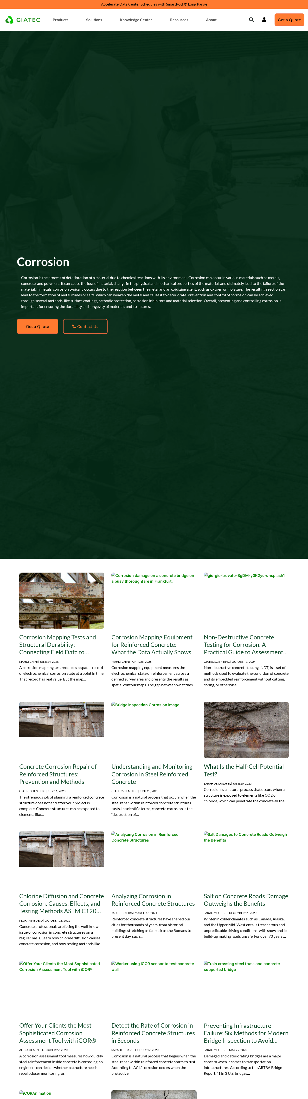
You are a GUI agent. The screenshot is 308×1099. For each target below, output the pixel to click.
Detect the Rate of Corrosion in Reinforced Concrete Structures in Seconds (153, 1033)
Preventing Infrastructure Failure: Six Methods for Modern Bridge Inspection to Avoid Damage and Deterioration (246, 1037)
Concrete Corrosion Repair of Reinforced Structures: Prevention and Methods (57, 774)
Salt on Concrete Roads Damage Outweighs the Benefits (246, 899)
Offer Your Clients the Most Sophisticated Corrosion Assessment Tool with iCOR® (57, 1033)
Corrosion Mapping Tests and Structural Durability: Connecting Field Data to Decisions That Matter (57, 648)
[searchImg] (264, 19)
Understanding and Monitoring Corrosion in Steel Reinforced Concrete (151, 774)
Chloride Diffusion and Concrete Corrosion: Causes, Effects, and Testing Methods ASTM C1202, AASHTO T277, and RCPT (61, 907)
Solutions (94, 19)
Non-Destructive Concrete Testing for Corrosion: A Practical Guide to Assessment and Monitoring (243, 648)
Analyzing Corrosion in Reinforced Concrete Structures (153, 899)
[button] (251, 20)
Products (60, 19)
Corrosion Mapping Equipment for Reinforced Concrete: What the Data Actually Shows (151, 644)
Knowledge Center (136, 19)
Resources (179, 19)
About (211, 19)
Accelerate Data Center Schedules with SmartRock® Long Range (154, 4)
